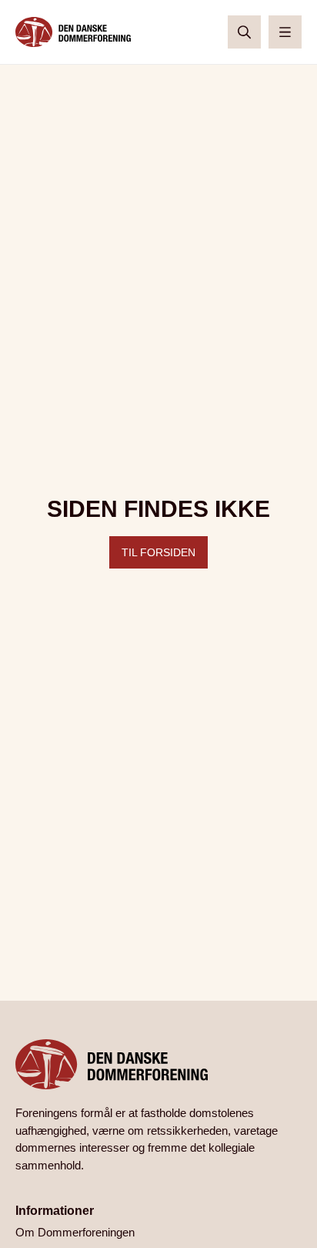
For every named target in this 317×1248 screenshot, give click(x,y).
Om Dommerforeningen (75, 1232)
